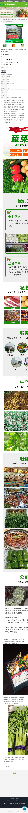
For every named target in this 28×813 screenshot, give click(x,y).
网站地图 (23, 803)
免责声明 (14, 803)
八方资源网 (10, 803)
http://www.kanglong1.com (6, 766)
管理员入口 (18, 803)
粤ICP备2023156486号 (18, 800)
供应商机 (9, 19)
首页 (6, 19)
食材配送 (14, 19)
